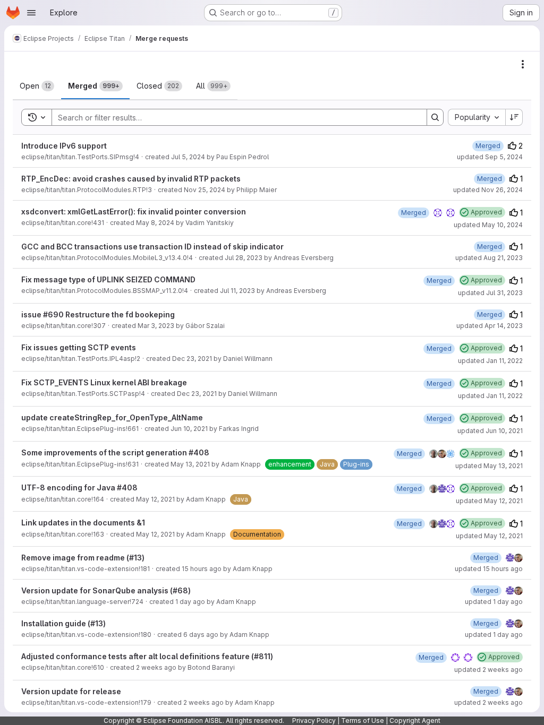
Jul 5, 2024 (188, 157)
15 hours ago (202, 569)
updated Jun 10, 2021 (490, 431)
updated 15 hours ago (489, 569)
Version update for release (71, 691)
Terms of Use (362, 720)
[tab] (37, 86)
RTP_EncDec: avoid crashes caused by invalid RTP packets (131, 178)
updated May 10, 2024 (488, 225)
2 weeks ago (156, 667)
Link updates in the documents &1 (83, 522)
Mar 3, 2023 (156, 326)
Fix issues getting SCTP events (78, 347)
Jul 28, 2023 (243, 258)
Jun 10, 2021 (189, 429)
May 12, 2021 (155, 499)
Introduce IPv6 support (64, 145)
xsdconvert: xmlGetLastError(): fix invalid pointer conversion (133, 211)
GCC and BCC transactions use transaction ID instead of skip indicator (152, 246)
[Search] (435, 117)
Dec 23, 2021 (192, 358)
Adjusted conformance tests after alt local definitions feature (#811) (147, 656)
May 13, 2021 (190, 464)
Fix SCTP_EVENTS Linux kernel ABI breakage (104, 382)
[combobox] (476, 117)
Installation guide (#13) (63, 623)
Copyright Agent (414, 720)
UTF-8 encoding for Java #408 (79, 487)
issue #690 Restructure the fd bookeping (98, 314)
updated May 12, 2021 (489, 501)
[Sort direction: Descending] (514, 117)
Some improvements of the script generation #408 (115, 452)
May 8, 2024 (155, 223)
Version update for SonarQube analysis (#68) (106, 590)
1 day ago (190, 602)
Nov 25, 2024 (204, 190)
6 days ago (200, 634)
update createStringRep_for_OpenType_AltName (112, 417)
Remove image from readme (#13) (82, 557)
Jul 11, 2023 (237, 291)
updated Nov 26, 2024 (488, 190)
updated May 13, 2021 (489, 466)
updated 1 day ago (494, 602)
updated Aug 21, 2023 (489, 258)
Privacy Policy (314, 720)
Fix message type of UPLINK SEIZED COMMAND (108, 279)
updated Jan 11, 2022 (490, 361)
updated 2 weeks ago (488, 670)
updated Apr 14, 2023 (489, 326)
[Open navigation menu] (31, 12)
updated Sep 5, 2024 (490, 157)
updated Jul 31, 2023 (490, 293)
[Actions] (522, 64)
